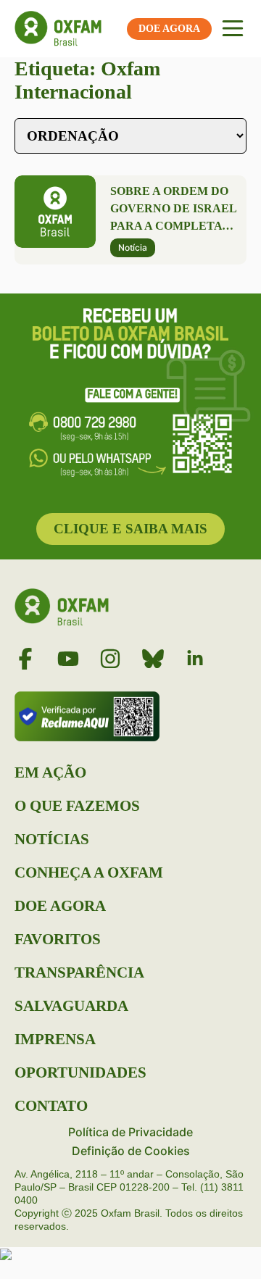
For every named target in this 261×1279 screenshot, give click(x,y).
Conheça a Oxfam (88, 872)
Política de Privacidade (130, 1132)
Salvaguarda (71, 1006)
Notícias (51, 839)
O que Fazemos (77, 806)
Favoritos (57, 939)
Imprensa (55, 1039)
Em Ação (50, 772)
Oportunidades (80, 1072)
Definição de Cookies (131, 1150)
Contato (51, 1106)
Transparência (79, 972)
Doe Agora (60, 906)
